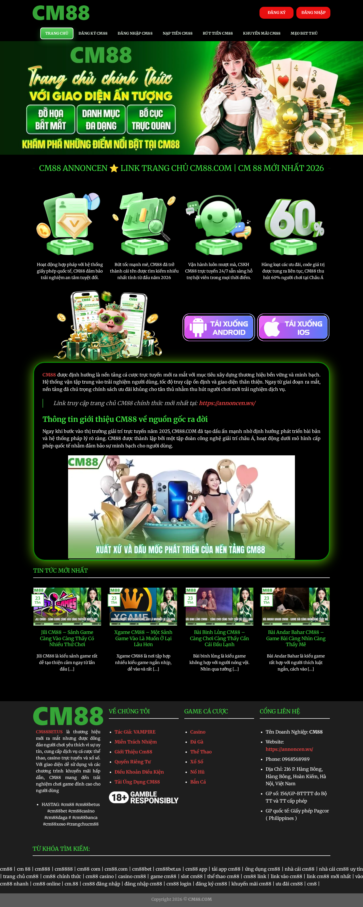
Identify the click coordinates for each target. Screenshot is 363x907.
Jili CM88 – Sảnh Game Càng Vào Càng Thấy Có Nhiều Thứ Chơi (67, 638)
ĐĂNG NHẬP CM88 (135, 33)
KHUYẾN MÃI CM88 (261, 33)
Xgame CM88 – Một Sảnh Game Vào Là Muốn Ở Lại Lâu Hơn (143, 638)
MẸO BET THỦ (304, 33)
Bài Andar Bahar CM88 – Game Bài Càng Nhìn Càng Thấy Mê (296, 638)
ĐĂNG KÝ (277, 12)
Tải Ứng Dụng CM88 (137, 782)
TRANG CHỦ (56, 33)
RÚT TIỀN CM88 (218, 33)
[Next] (331, 637)
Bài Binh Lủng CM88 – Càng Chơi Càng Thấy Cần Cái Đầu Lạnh (219, 638)
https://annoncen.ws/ (289, 749)
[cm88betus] (61, 12)
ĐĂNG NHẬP (313, 12)
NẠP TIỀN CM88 (178, 33)
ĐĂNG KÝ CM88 (93, 33)
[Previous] (32, 637)
